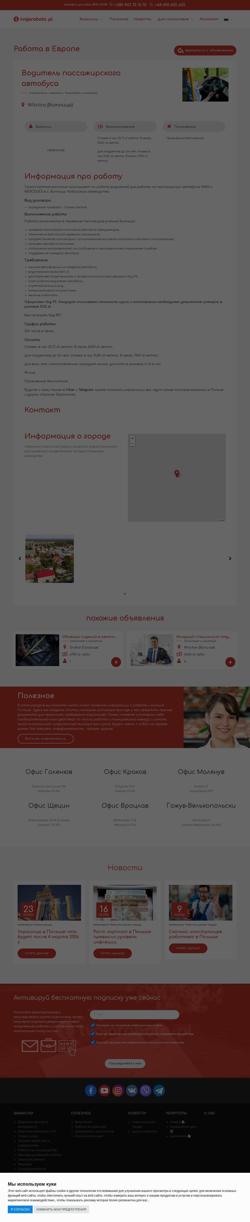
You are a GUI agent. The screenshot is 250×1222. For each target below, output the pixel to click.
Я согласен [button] (20, 1209)
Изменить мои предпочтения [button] (61, 1209)
